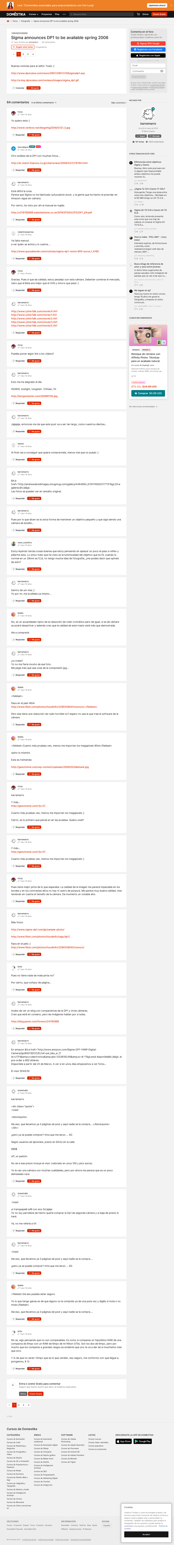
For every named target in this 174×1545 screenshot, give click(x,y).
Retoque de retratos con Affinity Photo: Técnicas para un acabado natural (145, 357)
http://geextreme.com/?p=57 (28, 805)
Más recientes (118, 102)
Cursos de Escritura (15, 1474)
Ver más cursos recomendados (143, 406)
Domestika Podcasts (15, 1529)
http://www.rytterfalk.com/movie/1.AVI (34, 314)
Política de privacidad (46, 1540)
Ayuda (94, 1525)
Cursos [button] (32, 14)
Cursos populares (95, 1446)
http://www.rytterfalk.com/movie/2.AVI (34, 318)
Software (67, 1435)
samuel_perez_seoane (147, 229)
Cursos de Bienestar (15, 1502)
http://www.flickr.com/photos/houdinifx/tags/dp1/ (40, 936)
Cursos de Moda (14, 1470)
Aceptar (146, 1534)
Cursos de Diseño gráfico (44, 1455)
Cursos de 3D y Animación (18, 1461)
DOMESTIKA (16, 14)
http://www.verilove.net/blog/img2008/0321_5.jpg (40, 127)
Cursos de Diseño (14, 1458)
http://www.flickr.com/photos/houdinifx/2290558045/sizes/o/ (47, 947)
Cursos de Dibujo (41, 1448)
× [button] (171, 5)
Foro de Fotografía (19, 33)
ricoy (20, 111)
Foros (15, 21)
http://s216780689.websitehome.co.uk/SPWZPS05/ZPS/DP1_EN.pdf (51, 212)
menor (21, 443)
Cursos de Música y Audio (18, 1489)
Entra (23, 1394)
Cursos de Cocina (14, 1499)
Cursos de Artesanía (42, 1452)
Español (106, 1525)
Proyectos (47, 14)
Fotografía (25, 21)
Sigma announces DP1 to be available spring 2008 (59, 37)
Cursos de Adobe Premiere (72, 1455)
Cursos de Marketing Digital (46, 1478)
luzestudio (23, 1090)
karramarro (33, 42)
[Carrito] (138, 14)
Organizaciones (75, 1529)
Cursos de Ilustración (16, 1439)
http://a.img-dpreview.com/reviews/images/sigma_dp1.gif (45, 80)
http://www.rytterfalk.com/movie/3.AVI (34, 322)
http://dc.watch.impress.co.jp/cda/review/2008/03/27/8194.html (49, 163)
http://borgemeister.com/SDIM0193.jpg (34, 396)
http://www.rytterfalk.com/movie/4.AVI (34, 311)
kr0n (20, 966)
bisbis (20, 613)
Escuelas (48, 1525)
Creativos (40, 1525)
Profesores (87, 1529)
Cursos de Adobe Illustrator (73, 1445)
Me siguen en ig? (142, 290)
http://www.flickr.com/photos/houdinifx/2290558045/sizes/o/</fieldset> (54, 706)
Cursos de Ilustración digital (46, 1445)
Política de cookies (62, 1540)
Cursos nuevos (94, 1439)
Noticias (83, 1525)
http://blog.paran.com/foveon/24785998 (35, 1021)
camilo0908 (142, 306)
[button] (64, 14)
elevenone (142, 180)
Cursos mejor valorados (98, 1442)
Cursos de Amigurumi (43, 1485)
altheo (140, 202)
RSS (10, 1416)
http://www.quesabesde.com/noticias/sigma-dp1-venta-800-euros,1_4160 (55, 251)
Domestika (65, 1525)
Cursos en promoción (97, 1449)
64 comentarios (48, 42)
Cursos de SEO (40, 1471)
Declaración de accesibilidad (81, 1540)
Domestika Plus (30, 1529)
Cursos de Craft (13, 1442)
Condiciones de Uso (157, 85)
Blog (89, 1525)
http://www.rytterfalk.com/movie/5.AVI (34, 325)
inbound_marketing (146, 255)
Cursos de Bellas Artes (43, 1458)
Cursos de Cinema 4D (70, 1452)
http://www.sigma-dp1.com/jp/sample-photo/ (37, 929)
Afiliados (64, 1529)
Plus (57, 14)
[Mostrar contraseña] (161, 71)
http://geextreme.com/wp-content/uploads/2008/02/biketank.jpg (50, 767)
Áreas (37, 1435)
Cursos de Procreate (70, 1448)
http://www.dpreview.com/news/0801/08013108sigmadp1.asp (48, 73)
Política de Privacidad (140, 87)
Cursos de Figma (68, 1462)
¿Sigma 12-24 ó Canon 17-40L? (149, 189)
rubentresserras (26, 232)
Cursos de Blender (69, 1458)
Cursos (9, 1525)
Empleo (26, 1525)
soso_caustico (25, 542)
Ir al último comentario (43, 102)
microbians (23, 147)
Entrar (146, 14)
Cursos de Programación (44, 1475)
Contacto (74, 1525)
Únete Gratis (35, 1394)
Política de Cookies (157, 87)
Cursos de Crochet (42, 1481)
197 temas (139, 142)
